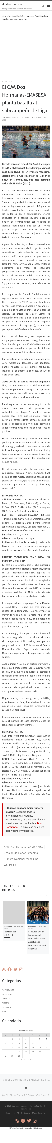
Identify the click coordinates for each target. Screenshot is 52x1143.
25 (33, 1051)
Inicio (4, 16)
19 (40, 1047)
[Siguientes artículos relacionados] (47, 894)
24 (26, 1051)
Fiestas (6, 1003)
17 (26, 1047)
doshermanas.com (20, 1106)
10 (26, 1043)
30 (19, 1056)
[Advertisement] (26, 52)
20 (46, 1047)
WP (18, 1113)
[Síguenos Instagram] (21, 969)
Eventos (6, 998)
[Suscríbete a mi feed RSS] (4, 969)
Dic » (29, 1059)
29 (12, 1056)
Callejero (7, 994)
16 (19, 1047)
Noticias (11, 16)
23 (19, 1051)
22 (12, 1051)
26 (40, 1051)
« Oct (23, 1059)
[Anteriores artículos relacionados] (40, 894)
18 (33, 1047)
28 (6, 1056)
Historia (6, 1007)
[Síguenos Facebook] (9, 969)
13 (46, 1043)
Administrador (12, 117)
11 (33, 1043)
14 (6, 1047)
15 (12, 1047)
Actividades (8, 990)
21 (6, 1051)
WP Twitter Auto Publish (16, 1128)
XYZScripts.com (38, 1128)
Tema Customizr (39, 1113)
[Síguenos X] (15, 969)
